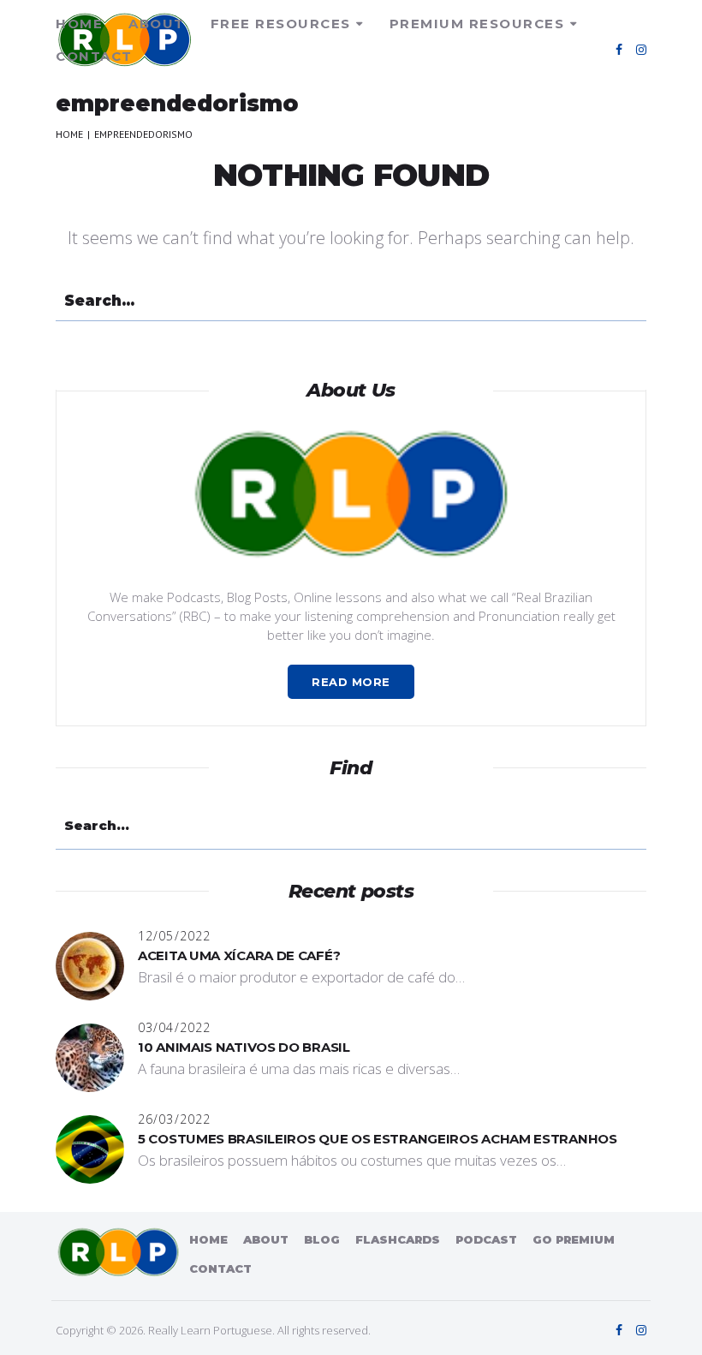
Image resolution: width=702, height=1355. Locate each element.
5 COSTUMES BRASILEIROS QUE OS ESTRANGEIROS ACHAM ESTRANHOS (377, 1139)
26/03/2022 (174, 1119)
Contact (94, 56)
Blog (322, 1239)
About (156, 23)
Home (79, 23)
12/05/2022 (174, 936)
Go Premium (573, 1239)
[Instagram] (641, 50)
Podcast (486, 1239)
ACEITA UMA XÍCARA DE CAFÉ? (239, 955)
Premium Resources (477, 23)
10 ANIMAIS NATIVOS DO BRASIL (244, 1047)
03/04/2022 (174, 1027)
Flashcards (397, 1239)
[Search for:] (351, 301)
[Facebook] (619, 50)
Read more (351, 682)
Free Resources (281, 23)
